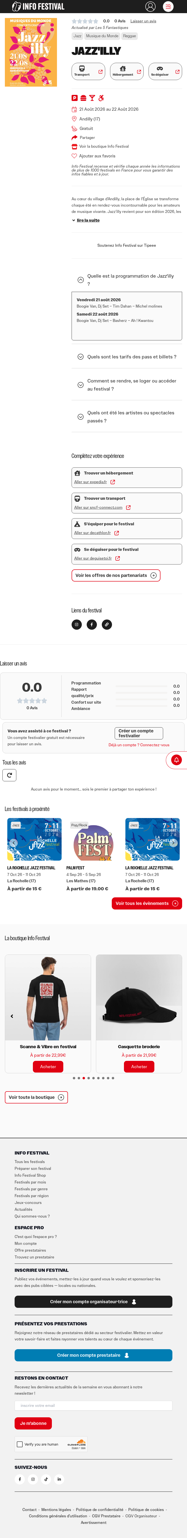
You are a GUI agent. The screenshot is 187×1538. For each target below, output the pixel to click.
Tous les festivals (30, 1162)
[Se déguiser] (160, 68)
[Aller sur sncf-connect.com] (128, 507)
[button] (168, 6)
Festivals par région (32, 1196)
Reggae (129, 36)
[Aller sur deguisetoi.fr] (117, 558)
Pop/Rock (79, 825)
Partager (87, 137)
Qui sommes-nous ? (32, 1216)
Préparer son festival (33, 1168)
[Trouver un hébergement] (77, 473)
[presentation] (74, 1078)
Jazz (77, 36)
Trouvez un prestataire (34, 1257)
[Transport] (82, 68)
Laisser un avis (143, 21)
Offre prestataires (30, 1250)
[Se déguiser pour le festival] (77, 550)
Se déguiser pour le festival (111, 549)
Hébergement (123, 75)
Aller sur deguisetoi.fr (93, 558)
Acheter (48, 1067)
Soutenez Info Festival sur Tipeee (126, 245)
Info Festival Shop (30, 1175)
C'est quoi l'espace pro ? (36, 1236)
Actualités (23, 1209)
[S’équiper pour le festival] (77, 524)
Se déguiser (160, 75)
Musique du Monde (102, 36)
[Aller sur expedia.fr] (113, 482)
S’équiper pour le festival (109, 524)
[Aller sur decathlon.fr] (116, 533)
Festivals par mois (30, 1182)
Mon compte (26, 1243)
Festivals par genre (31, 1189)
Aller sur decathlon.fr (92, 533)
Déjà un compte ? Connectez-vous (139, 745)
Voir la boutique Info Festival (104, 146)
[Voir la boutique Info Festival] (74, 147)
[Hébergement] (123, 68)
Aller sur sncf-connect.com (98, 507)
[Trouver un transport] (77, 499)
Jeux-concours (28, 1202)
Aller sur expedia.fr (90, 482)
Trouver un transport (104, 498)
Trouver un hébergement (108, 473)
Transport (82, 75)
